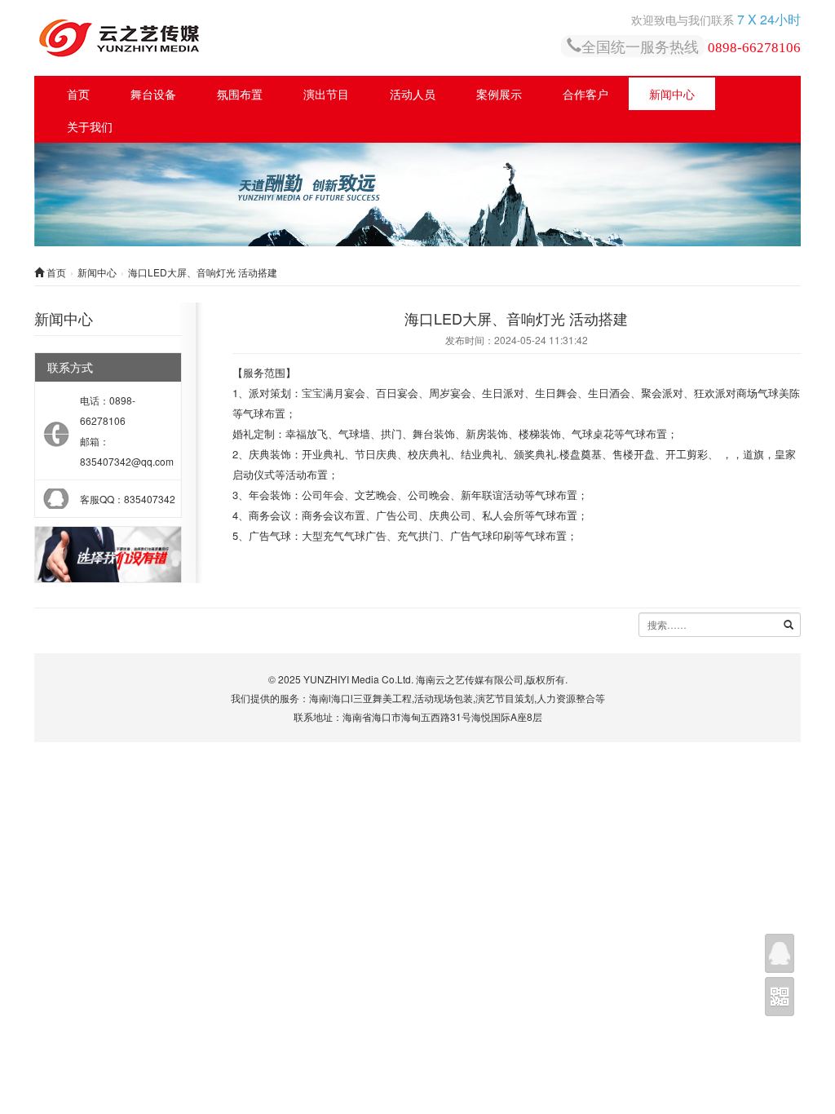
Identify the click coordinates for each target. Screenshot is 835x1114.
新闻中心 (672, 94)
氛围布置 (240, 94)
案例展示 (499, 94)
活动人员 (412, 94)
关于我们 (90, 126)
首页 (78, 94)
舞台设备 (153, 94)
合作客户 (585, 94)
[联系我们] (779, 953)
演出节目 (326, 94)
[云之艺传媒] (250, 38)
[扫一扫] (779, 996)
